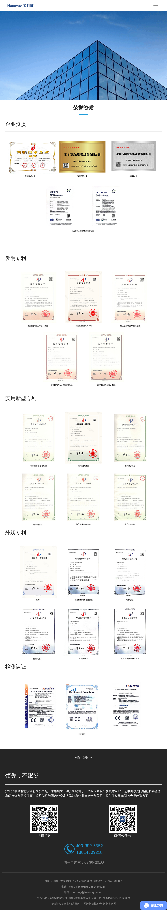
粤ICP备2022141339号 (116, 898)
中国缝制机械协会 (91, 903)
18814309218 (89, 852)
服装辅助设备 (72, 903)
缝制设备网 (109, 903)
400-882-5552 (89, 845)
